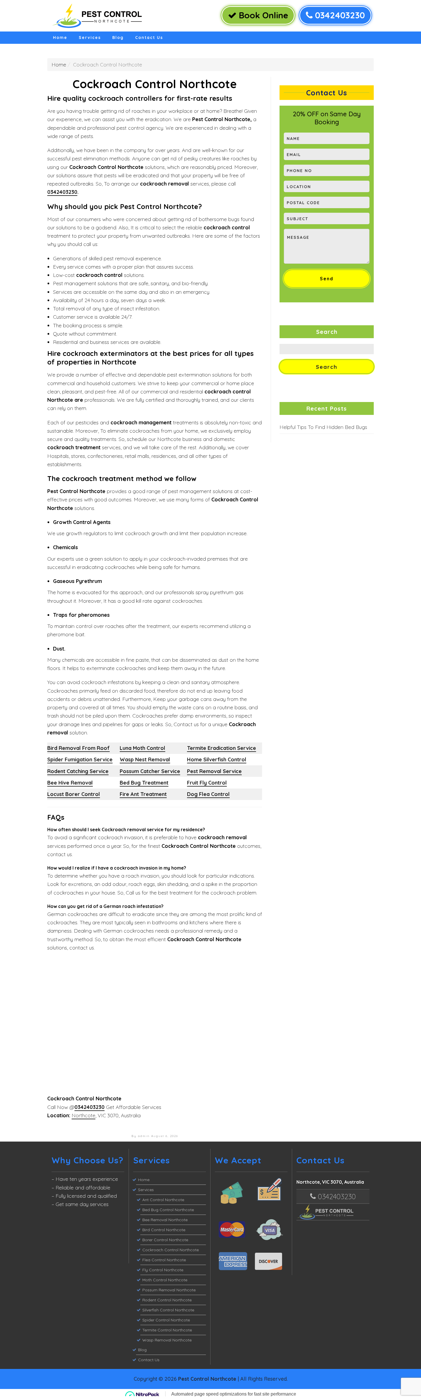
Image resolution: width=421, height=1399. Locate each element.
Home (60, 37)
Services (90, 37)
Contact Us (149, 37)
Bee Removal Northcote (165, 1219)
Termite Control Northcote (167, 1330)
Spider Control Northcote (166, 1320)
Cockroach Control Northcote (170, 1249)
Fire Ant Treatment (143, 794)
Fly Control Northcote (162, 1269)
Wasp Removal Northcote (167, 1340)
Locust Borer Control (73, 794)
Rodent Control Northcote (167, 1300)
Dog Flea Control (208, 794)
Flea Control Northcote (164, 1259)
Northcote (83, 1115)
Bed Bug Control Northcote (168, 1209)
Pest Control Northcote (207, 1379)
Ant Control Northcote (163, 1199)
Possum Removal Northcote (169, 1289)
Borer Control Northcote (165, 1239)
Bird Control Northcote (163, 1229)
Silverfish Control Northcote (168, 1310)
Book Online (262, 15)
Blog (118, 37)
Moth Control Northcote (164, 1279)
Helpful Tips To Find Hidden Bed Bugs (323, 427)
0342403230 (339, 15)
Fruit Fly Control (207, 782)
